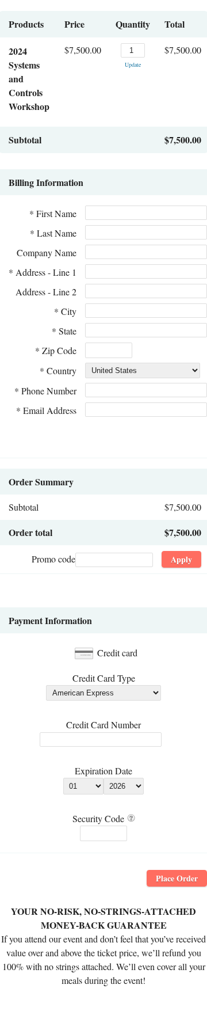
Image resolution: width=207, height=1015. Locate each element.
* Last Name (53, 233)
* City (65, 311)
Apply (181, 559)
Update (133, 64)
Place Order (177, 878)
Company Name (46, 252)
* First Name (52, 213)
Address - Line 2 (46, 292)
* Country (58, 370)
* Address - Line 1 (42, 272)
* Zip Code (55, 350)
